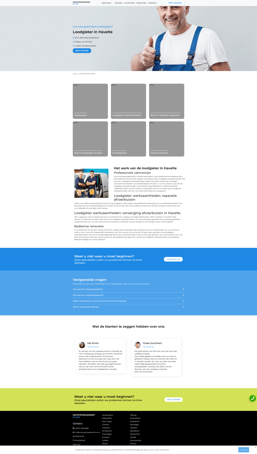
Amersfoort (135, 418)
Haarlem (106, 428)
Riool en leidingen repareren (165, 115)
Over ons (141, 3)
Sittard (133, 444)
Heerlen (133, 428)
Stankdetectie (119, 153)
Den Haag (106, 421)
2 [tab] (130, 381)
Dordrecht (134, 421)
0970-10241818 (175, 3)
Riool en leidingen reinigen (88, 153)
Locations (129, 3)
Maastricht (135, 434)
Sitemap (76, 444)
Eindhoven (107, 431)
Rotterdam (107, 418)
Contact (152, 3)
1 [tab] (127, 381)
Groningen (107, 434)
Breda (105, 444)
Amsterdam (107, 415)
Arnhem (106, 437)
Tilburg (133, 415)
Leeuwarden (135, 440)
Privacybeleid (79, 440)
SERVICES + (107, 3)
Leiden (105, 440)
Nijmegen (134, 424)
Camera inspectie (159, 153)
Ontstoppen (80, 115)
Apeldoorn (134, 431)
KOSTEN (118, 3)
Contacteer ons (173, 259)
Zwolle (133, 437)
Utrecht (105, 424)
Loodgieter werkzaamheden (126, 115)
